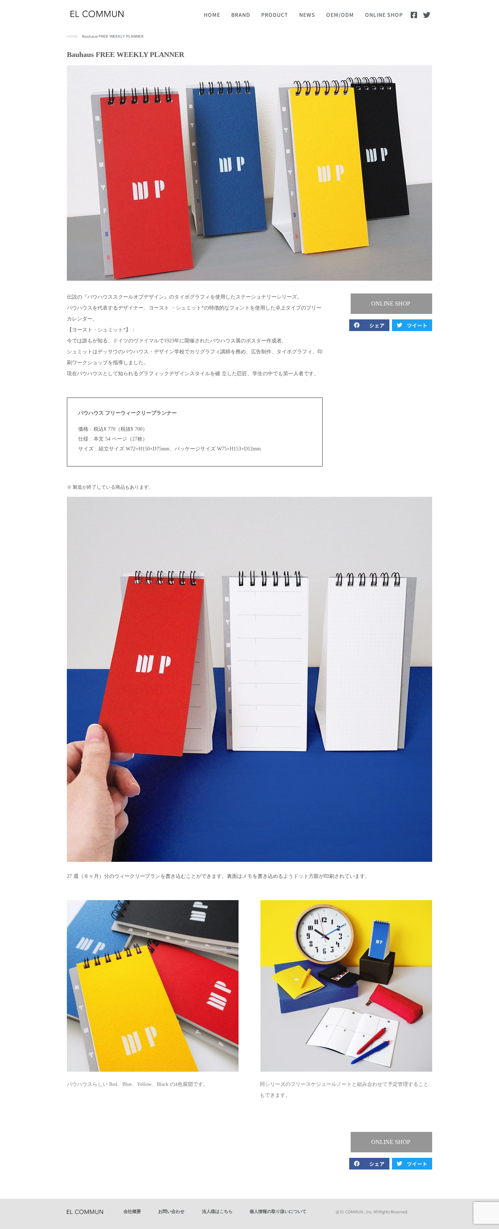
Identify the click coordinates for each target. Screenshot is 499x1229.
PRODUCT (274, 14)
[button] (391, 303)
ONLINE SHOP (384, 14)
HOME (212, 14)
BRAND (240, 14)
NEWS (307, 14)
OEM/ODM (340, 14)
